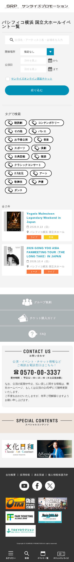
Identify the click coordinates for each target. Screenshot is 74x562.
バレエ (42, 131)
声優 (41, 181)
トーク (34, 271)
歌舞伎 (18, 181)
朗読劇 (18, 122)
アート (43, 173)
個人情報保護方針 (58, 474)
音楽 (46, 139)
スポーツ (19, 148)
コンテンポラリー (49, 122)
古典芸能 (19, 156)
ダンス (18, 190)
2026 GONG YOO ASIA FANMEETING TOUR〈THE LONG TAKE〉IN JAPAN (46, 252)
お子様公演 (21, 139)
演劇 (43, 148)
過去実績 (39, 474)
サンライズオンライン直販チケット (31, 78)
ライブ (34, 237)
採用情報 (25, 474)
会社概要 (11, 474)
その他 (18, 131)
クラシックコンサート (27, 164)
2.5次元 (19, 173)
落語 (43, 156)
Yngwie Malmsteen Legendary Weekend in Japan (44, 217)
